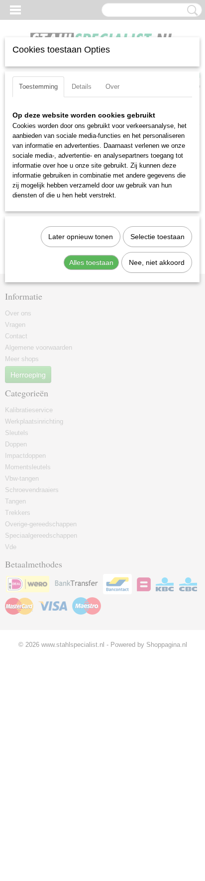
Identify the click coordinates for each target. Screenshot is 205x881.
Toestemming (38, 86)
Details (82, 86)
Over (112, 86)
